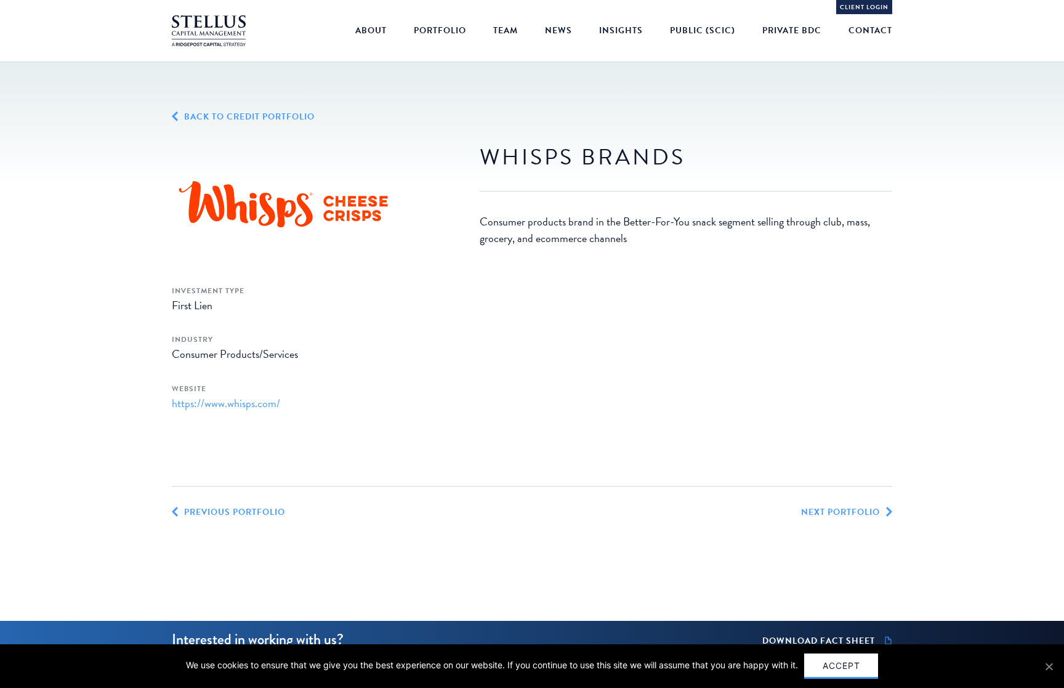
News (558, 30)
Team (505, 30)
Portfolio (440, 30)
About (371, 30)
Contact (870, 30)
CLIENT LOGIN (864, 7)
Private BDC (791, 30)
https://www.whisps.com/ (226, 403)
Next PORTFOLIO (840, 512)
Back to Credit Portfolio (249, 117)
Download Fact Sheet (818, 641)
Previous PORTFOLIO (234, 512)
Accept (841, 665)
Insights (621, 30)
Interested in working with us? (258, 639)
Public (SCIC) (702, 30)
